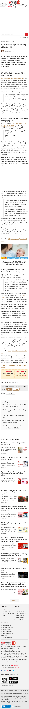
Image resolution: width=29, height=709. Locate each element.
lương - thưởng (10, 393)
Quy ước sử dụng (7, 629)
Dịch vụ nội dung (20, 617)
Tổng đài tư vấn (19, 619)
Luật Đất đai (24, 701)
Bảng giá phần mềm (7, 625)
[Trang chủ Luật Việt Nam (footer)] (14, 643)
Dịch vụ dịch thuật (20, 615)
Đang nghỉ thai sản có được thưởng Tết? (13, 416)
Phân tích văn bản (20, 611)
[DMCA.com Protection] (16, 707)
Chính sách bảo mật (7, 631)
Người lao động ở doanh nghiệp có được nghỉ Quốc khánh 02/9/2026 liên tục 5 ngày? (14, 473)
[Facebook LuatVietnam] (2, 671)
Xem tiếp (14, 600)
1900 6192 (8, 371)
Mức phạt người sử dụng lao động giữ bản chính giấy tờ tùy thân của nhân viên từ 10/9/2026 (14, 508)
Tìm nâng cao (24, 37)
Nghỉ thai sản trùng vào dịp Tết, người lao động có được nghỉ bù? (14, 405)
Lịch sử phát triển (7, 611)
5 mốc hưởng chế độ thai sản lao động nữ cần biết (14, 411)
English (22, 4)
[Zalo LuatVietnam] (5, 671)
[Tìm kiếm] (26, 34)
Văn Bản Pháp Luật (5, 701)
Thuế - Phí (11, 9)
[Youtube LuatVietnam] (7, 671)
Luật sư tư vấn (20, 375)
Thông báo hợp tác (7, 637)
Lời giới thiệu (6, 609)
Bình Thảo (11, 51)
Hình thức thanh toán (8, 627)
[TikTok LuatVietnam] (10, 671)
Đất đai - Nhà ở (20, 9)
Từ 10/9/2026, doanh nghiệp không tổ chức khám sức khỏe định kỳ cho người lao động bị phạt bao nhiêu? (14, 539)
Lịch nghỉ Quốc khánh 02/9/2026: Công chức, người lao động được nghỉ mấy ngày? (13, 492)
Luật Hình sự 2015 (5, 702)
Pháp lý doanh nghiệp (21, 613)
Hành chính (4, 9)
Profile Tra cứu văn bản (8, 613)
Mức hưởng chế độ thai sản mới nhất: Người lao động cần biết (14, 421)
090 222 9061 (21, 371)
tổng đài (8, 375)
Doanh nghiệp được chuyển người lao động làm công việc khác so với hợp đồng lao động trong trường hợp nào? (13, 584)
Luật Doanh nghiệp (15, 701)
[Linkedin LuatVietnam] (15, 671)
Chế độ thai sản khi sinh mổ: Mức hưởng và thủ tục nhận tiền (13, 427)
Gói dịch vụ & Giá (15, 4)
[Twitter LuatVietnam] (13, 671)
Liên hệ (4, 615)
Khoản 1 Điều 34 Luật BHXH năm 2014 (12, 78)
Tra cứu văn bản (20, 609)
